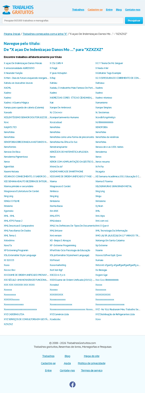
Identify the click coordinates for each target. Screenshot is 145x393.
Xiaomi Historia (11, 171)
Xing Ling (100, 191)
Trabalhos (78, 9)
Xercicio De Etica (12, 151)
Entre (109, 9)
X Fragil (53, 68)
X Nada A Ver (101, 68)
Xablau (53, 82)
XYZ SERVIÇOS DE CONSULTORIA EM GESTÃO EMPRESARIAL (33, 319)
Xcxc (6, 122)
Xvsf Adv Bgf (56, 270)
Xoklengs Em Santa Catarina (109, 240)
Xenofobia (55, 127)
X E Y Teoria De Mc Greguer (109, 63)
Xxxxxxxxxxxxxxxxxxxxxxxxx (20, 309)
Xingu (98, 196)
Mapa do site (91, 356)
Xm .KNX (54, 211)
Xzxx (98, 319)
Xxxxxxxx (100, 289)
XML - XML (9, 215)
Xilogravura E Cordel (60, 186)
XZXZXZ (8, 324)
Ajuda (67, 363)
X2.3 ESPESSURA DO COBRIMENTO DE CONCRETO (120, 78)
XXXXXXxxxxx (11, 299)
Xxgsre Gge (101, 275)
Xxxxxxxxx (10, 294)
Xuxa (6, 265)
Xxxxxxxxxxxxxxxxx (61, 304)
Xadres (99, 87)
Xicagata (100, 171)
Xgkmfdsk (9, 166)
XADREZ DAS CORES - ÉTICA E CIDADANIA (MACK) (74, 97)
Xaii (51, 102)
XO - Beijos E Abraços (60, 240)
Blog (119, 9)
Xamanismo (101, 102)
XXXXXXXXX (56, 294)
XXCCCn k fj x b (57, 275)
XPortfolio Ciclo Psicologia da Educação (70, 250)
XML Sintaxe (56, 230)
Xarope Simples (103, 107)
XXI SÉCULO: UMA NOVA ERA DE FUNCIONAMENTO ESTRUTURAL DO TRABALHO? (44, 279)
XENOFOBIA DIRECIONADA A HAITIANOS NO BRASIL (29, 142)
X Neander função (13, 73)
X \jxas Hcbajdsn (58, 73)
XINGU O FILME (11, 201)
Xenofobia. (100, 142)
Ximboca (54, 191)
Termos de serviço (91, 370)
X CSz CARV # (56, 63)
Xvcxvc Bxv (9, 270)
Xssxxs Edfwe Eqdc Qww (108, 255)
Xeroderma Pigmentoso (16, 156)
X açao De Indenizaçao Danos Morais (23, 63)
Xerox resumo (102, 161)
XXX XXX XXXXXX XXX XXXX (19, 284)
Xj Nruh (99, 206)
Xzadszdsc (55, 319)
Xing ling (54, 196)
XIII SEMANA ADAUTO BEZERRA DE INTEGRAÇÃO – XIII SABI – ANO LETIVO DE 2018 (46, 181)
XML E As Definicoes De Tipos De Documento (72, 225)
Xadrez (7, 92)
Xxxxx (98, 284)
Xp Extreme (101, 245)
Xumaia (99, 260)
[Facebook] (72, 386)
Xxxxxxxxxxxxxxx (14, 304)
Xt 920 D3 (9, 260)
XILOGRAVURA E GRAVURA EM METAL (113, 186)
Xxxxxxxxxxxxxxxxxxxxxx (109, 304)
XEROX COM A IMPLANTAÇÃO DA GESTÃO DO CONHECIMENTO (81, 161)
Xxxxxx (8, 289)
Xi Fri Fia (99, 166)
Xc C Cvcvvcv (56, 112)
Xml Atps (100, 215)
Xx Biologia (101, 270)
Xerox (53, 156)
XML (97, 211)
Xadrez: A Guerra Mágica (16, 102)
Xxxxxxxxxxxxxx (104, 299)
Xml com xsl (101, 220)
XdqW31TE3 (10, 127)
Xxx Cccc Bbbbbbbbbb (106, 279)
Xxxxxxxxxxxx (58, 299)
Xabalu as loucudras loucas (18, 82)
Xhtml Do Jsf (56, 166)
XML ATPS (55, 215)
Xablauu (99, 82)
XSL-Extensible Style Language (20, 255)
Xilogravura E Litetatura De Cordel (21, 191)
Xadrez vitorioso (103, 97)
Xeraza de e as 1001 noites (109, 146)
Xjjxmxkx (8, 211)
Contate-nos (132, 9)
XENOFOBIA (101, 127)
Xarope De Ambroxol (60, 107)
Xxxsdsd (54, 284)
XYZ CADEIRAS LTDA (14, 314)
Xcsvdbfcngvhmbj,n (105, 117)
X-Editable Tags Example (108, 73)
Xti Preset (55, 260)
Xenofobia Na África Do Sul (63, 142)
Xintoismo (55, 201)
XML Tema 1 (10, 235)
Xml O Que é (102, 225)
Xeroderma (101, 151)
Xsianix (99, 250)
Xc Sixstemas (102, 112)
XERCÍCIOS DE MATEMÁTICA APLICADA (69, 151)
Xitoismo (8, 206)
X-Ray (53, 78)
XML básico (55, 220)
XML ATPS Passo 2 (13, 220)
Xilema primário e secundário (18, 186)
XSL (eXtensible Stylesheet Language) (69, 255)
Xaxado (8, 112)
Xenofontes (10, 146)
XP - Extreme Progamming (63, 245)
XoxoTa (8, 245)
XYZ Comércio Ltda (59, 314)
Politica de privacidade (91, 363)
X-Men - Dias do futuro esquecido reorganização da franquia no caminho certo (44, 78)
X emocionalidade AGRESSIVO (19, 68)
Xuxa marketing (58, 265)
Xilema (53, 181)
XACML (7, 87)
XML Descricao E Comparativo (19, 225)
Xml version (56, 235)
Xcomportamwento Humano (64, 117)
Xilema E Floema (103, 181)
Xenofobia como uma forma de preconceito (72, 137)
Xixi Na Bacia (56, 206)
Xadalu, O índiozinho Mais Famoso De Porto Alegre (75, 87)
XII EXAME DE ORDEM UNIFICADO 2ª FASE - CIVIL (74, 176)
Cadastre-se (95, 9)
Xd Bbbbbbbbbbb (104, 122)
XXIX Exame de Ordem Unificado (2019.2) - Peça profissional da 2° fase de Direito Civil (93, 279)
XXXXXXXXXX (102, 294)
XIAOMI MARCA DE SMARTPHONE (66, 171)
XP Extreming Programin (16, 250)
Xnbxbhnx (9, 240)
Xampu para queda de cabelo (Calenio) (24, 107)
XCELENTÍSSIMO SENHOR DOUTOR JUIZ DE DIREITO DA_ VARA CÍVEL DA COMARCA (45, 117)
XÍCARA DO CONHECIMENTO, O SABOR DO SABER (28, 176)
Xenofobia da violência (107, 137)
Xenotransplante (58, 146)
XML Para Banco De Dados (17, 230)
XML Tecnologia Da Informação (111, 230)
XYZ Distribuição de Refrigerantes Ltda (114, 314)
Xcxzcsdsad (56, 122)
